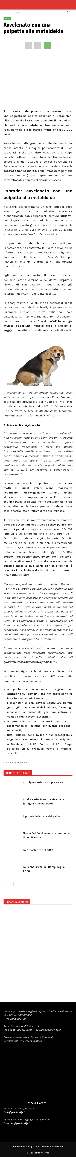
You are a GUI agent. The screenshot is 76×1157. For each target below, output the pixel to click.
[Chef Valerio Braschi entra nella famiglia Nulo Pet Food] (12, 803)
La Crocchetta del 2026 (38, 850)
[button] (71, 6)
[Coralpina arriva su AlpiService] (12, 786)
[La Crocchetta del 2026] (12, 854)
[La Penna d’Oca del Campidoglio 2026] (12, 871)
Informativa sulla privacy (26, 1146)
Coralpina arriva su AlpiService (43, 782)
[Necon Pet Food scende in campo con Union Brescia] (12, 837)
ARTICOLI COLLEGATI (18, 773)
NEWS (17, 13)
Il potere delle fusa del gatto (41, 816)
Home (7, 13)
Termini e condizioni (52, 1146)
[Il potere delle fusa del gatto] (12, 820)
